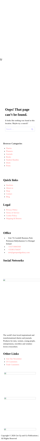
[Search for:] (20, 129)
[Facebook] (6, 266)
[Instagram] (28, 266)
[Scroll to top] (35, 436)
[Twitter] (17, 266)
